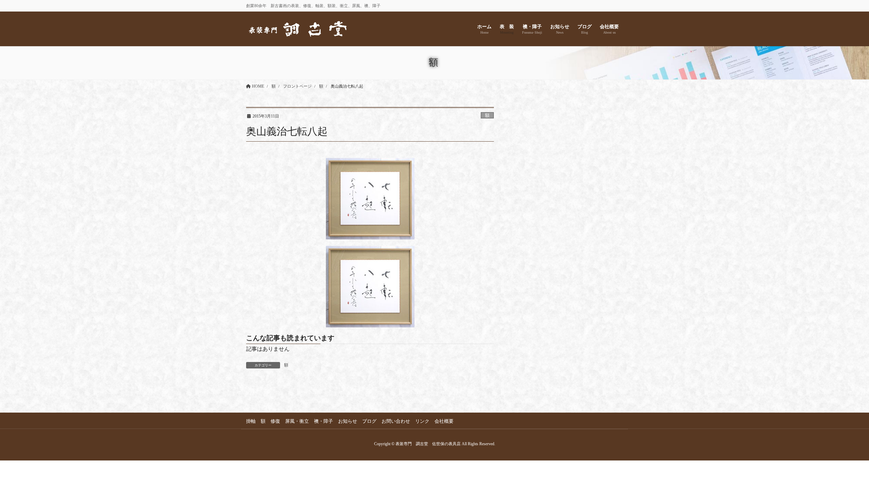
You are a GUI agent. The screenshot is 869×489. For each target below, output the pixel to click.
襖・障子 (323, 421)
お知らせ (347, 421)
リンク (422, 421)
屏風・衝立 (297, 421)
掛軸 (251, 421)
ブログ (369, 421)
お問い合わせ (396, 421)
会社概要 (444, 421)
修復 (275, 421)
